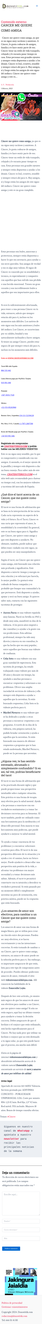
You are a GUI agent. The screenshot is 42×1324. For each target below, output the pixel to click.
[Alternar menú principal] (37, 6)
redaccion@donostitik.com (14, 1316)
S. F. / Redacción (7, 84)
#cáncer (11, 1116)
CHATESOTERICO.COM (15, 446)
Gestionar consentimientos (15, 1307)
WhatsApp (23, 1130)
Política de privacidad (12, 1303)
